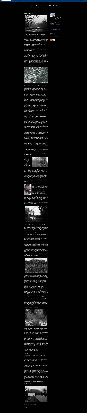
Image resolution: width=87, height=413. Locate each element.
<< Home (25, 407)
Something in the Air (53, 30)
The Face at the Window (43, 5)
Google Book (45, 153)
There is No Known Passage (55, 29)
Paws (51, 34)
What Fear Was (52, 33)
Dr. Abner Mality (26, 175)
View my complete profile (55, 24)
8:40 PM (36, 404)
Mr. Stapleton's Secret (54, 36)
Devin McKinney (59, 13)
